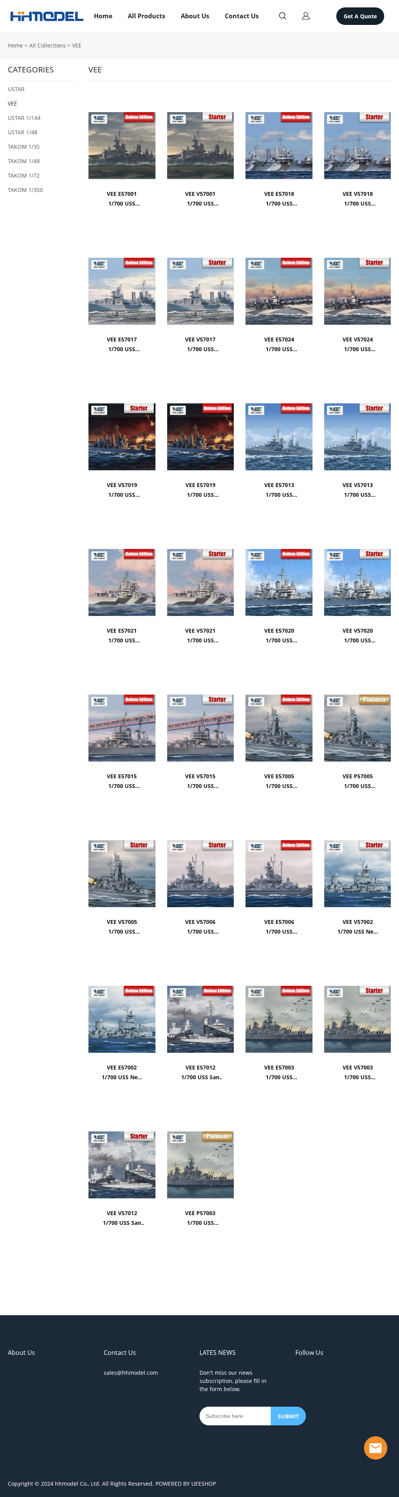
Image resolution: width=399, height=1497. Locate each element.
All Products (146, 16)
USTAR (16, 89)
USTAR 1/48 (22, 132)
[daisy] (375, 1448)
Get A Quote (360, 16)
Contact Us (242, 16)
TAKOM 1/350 (25, 190)
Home (103, 16)
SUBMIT (288, 1416)
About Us (195, 16)
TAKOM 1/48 (24, 161)
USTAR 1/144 (24, 117)
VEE (76, 45)
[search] (282, 17)
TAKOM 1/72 (24, 175)
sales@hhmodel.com (131, 1372)
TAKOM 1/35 (24, 146)
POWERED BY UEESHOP (185, 1483)
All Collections (47, 45)
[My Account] (306, 16)
